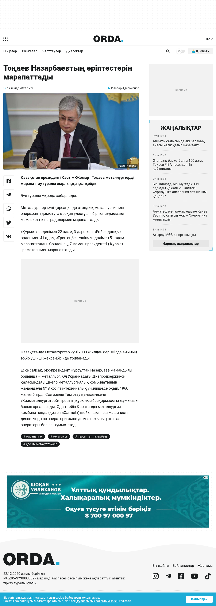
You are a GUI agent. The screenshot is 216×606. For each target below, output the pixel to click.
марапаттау (34, 436)
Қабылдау (199, 599)
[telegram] (168, 578)
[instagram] (155, 578)
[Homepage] (108, 38)
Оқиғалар (29, 51)
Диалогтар (74, 51)
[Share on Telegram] (8, 194)
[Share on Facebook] (8, 180)
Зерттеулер (51, 51)
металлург (60, 436)
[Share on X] (8, 222)
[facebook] (181, 578)
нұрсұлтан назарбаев (93, 436)
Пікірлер (10, 51)
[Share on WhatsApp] (8, 208)
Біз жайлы (161, 566)
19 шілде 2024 (16, 88)
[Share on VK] (8, 236)
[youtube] (194, 578)
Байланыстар (183, 566)
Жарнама (205, 566)
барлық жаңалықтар (181, 244)
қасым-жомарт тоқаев (41, 444)
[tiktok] (208, 578)
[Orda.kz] (31, 569)
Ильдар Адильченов (125, 88)
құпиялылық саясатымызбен (97, 601)
